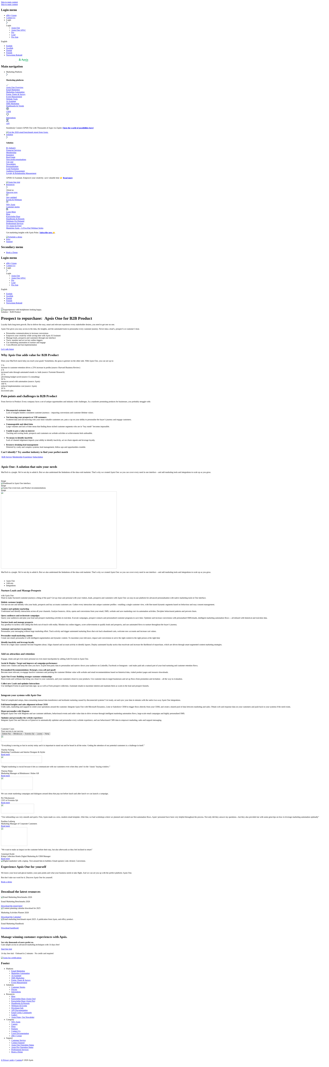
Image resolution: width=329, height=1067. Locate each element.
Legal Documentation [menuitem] (20, 1033)
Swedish (9, 48)
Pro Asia (14, 37)
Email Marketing (13, 90)
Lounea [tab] (39, 734)
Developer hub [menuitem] (17, 1008)
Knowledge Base (13, 216)
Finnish (9, 53)
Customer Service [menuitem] (18, 1040)
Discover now (12, 192)
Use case (9, 162)
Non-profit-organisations (16, 159)
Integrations (11, 118)
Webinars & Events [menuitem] (19, 1006)
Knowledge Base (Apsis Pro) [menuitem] (23, 1001)
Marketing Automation (15, 92)
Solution (9, 134)
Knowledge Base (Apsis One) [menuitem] (23, 999)
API (8, 123)
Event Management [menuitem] (19, 982)
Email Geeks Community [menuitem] (21, 1013)
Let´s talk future (7, 349)
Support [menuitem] (9, 1038)
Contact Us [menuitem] (15, 1031)
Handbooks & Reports (15, 219)
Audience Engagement (15, 171)
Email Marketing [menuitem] (18, 971)
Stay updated (11, 197)
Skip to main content (9, 2)
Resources (10, 184)
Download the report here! (11, 906)
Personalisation (12, 166)
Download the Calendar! (11, 917)
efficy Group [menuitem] (16, 1036)
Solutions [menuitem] (10, 985)
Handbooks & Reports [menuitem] (20, 1003)
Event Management (14, 97)
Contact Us (10, 18)
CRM (8, 111)
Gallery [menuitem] (14, 1015)
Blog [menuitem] (13, 996)
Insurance (10, 155)
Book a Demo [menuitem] (12, 252)
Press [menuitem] (13, 1026)
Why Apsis (10, 204)
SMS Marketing (12, 103)
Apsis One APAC (18, 30)
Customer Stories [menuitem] (18, 987)
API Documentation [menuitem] (19, 1010)
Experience (27, 457)
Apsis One (15, 28)
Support (9, 241)
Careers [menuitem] (14, 1024)
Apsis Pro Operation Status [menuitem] (22, 1047)
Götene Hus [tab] (6, 734)
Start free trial (6, 949)
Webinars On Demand (15, 221)
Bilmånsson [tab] (17, 734)
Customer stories (13, 207)
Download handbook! (10, 928)
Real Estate (10, 157)
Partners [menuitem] (14, 1029)
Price (8, 239)
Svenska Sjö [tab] (29, 734)
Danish (9, 50)
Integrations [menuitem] (16, 992)
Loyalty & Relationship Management (21, 173)
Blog (8, 214)
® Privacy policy (8, 1060)
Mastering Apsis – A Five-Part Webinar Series (24, 228)
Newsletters (11, 164)
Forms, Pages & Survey (15, 94)
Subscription (38, 457)
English (9, 46)
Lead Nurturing (12, 169)
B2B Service (7, 457)
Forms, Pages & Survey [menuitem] (21, 980)
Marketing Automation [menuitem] (20, 973)
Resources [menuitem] (10, 994)
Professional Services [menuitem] (20, 1050)
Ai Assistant (11, 101)
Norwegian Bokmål (14, 55)
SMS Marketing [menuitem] (17, 978)
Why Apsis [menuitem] (15, 1022)
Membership (11, 152)
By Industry (11, 148)
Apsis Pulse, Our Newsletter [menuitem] (22, 1017)
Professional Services (14, 223)
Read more (68, 178)
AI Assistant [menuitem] (16, 976)
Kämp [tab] (47, 734)
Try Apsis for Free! (14, 226)
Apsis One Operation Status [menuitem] (22, 1045)
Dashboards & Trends (15, 106)
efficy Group (11, 15)
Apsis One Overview (14, 87)
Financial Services (13, 150)
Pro (12, 32)
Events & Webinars (14, 200)
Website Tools (12, 99)
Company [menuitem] (10, 1019)
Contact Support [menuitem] (18, 1043)
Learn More (11, 212)
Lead (13, 35)
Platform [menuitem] (9, 969)
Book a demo (6, 882)
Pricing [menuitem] (14, 989)
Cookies (18, 1060)
